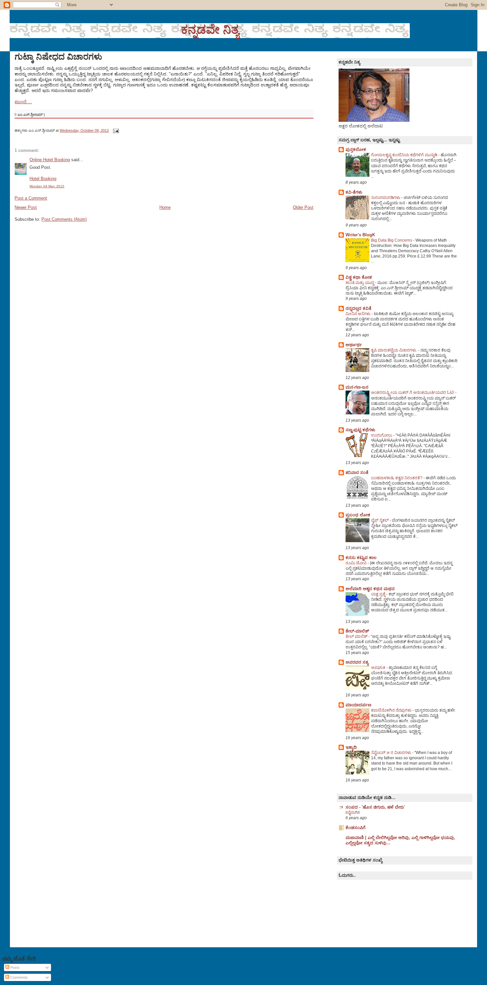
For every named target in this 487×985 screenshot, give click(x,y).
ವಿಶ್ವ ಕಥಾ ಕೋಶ (359, 277)
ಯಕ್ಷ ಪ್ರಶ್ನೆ (378, 594)
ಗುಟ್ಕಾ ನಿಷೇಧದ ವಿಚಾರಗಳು (58, 57)
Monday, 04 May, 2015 (46, 186)
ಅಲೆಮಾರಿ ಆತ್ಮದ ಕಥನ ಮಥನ (370, 588)
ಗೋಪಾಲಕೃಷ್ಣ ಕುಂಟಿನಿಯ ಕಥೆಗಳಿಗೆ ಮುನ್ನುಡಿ (404, 155)
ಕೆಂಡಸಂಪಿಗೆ (355, 827)
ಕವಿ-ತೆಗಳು (354, 192)
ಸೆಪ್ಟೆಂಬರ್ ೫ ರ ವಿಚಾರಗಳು (391, 752)
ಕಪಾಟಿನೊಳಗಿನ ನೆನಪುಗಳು (391, 710)
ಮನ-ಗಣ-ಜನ (357, 387)
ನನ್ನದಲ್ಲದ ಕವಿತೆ (358, 308)
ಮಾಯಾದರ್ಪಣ (358, 704)
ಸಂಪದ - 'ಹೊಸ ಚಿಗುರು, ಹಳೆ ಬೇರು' (375, 807)
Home (165, 207)
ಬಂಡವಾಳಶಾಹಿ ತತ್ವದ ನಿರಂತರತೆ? (397, 478)
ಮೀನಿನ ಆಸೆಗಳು (358, 313)
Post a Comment (31, 198)
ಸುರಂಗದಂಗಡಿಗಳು (386, 197)
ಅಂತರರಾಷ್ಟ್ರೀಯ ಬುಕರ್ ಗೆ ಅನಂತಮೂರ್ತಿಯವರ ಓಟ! (413, 392)
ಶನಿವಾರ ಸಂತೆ (357, 472)
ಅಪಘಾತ (378, 667)
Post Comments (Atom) (64, 219)
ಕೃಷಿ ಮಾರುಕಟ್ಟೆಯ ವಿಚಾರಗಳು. (394, 350)
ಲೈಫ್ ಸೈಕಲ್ (380, 520)
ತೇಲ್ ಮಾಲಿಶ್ (357, 636)
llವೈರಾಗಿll (353, 812)
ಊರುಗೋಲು (382, 435)
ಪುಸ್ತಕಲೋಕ (356, 149)
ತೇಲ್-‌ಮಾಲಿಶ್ (357, 631)
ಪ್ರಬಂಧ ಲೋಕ (358, 514)
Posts (14, 967)
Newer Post (26, 207)
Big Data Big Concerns (392, 240)
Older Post (303, 207)
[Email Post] (115, 130)
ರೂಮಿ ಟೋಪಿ (357, 563)
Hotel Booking (42, 178)
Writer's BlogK (360, 234)
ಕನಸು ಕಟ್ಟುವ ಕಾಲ (361, 557)
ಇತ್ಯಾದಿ (351, 747)
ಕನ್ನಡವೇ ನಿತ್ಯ (210, 29)
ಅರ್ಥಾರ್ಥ (354, 344)
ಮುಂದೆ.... (23, 101)
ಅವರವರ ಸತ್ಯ (357, 662)
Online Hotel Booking (49, 159)
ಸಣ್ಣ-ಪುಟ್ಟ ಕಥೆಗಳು (360, 429)
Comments (18, 977)
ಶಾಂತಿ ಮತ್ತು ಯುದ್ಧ (360, 282)
